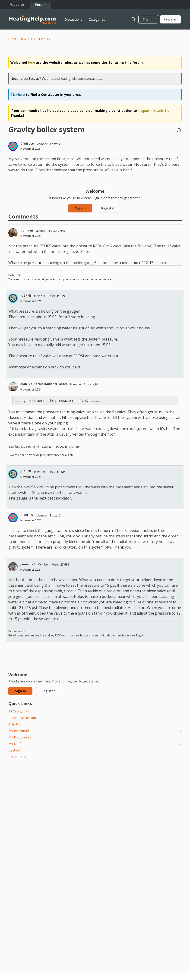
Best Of (14, 750)
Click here (17, 94)
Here (31, 62)
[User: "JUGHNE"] (13, 298)
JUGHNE (26, 296)
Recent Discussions (23, 717)
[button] (179, 131)
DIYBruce (27, 144)
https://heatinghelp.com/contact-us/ (75, 78)
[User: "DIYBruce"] (13, 146)
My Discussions (20, 737)
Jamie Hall (27, 564)
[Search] (134, 19)
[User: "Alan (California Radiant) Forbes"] (13, 386)
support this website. (153, 110)
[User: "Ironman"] (13, 233)
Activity (13, 724)
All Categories (18, 711)
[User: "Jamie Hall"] (13, 566)
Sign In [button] (80, 208)
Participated (17, 757)
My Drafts (95, 743)
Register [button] (108, 208)
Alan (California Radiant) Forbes (44, 384)
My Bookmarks (95, 730)
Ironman (26, 230)
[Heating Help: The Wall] (32, 19)
